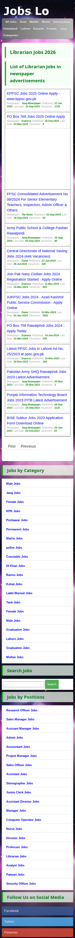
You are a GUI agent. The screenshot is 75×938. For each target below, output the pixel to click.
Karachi (38, 28)
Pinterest (11, 932)
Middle (34, 21)
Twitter (9, 922)
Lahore (25, 28)
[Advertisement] (37, 159)
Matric (46, 21)
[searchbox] (23, 684)
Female (52, 28)
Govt (23, 21)
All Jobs (11, 21)
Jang (63, 28)
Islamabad (10, 28)
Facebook (11, 911)
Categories (10, 35)
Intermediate (62, 21)
